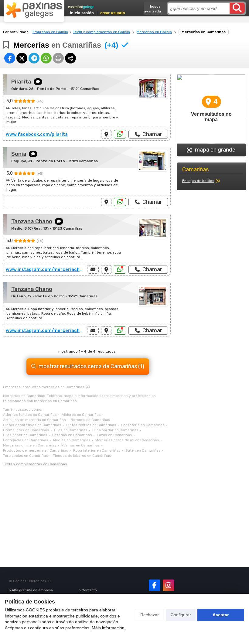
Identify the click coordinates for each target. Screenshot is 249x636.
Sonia (18, 154)
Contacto (89, 590)
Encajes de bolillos (198, 181)
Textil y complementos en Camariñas (35, 464)
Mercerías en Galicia (154, 32)
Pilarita (21, 81)
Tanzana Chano (31, 221)
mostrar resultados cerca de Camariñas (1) (91, 366)
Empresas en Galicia (50, 32)
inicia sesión (82, 13)
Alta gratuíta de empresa (32, 590)
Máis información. (109, 627)
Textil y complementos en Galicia (101, 32)
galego (88, 7)
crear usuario (112, 13)
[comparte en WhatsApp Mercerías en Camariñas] (46, 58)
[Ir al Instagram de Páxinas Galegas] (168, 585)
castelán (75, 7)
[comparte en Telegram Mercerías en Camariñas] (34, 58)
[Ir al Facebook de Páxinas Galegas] (154, 585)
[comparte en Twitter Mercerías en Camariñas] (21, 58)
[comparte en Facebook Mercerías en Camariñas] (9, 58)
